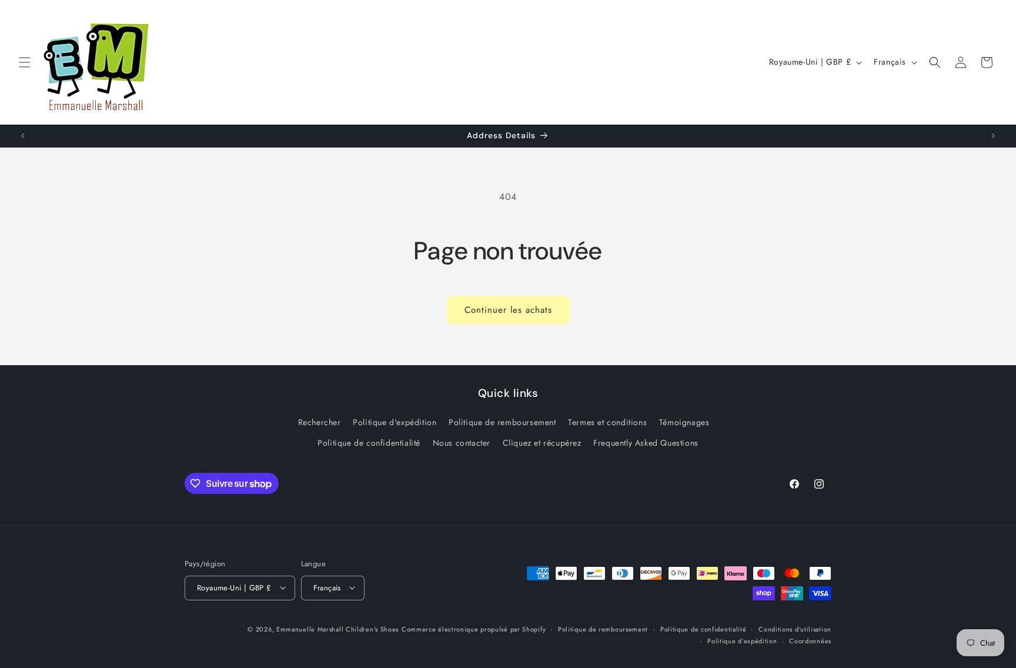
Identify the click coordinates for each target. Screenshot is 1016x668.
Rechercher (319, 422)
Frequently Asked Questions (645, 443)
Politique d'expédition (394, 422)
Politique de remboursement (502, 422)
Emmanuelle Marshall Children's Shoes (337, 628)
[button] (25, 62)
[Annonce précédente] (23, 136)
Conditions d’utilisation (794, 628)
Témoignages (684, 422)
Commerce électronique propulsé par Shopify (474, 628)
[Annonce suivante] (993, 136)
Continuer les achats (508, 309)
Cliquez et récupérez (542, 443)
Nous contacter (461, 443)
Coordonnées (810, 640)
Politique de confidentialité (368, 443)
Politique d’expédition (742, 640)
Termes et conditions (607, 422)
